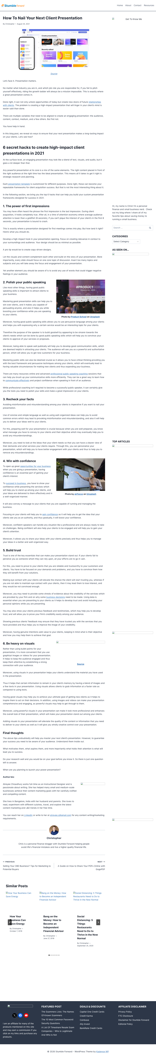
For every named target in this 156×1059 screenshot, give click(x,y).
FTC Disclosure (125, 1016)
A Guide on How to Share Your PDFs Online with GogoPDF (81, 866)
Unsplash (95, 317)
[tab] (49, 955)
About (128, 5)
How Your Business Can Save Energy (18, 920)
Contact (137, 5)
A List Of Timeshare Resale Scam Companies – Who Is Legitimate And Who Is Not (57, 1031)
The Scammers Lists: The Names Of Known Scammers (57, 1014)
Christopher (10, 24)
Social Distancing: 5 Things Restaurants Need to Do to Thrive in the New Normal (87, 927)
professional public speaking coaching (69, 374)
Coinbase (84, 1020)
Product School (79, 317)
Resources (149, 5)
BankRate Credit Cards (91, 1028)
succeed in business (16, 483)
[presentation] (20, 901)
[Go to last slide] (10, 922)
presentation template (19, 184)
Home (120, 5)
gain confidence (50, 514)
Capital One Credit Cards (92, 1012)
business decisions (55, 597)
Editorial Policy (125, 1024)
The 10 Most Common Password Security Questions (57, 1021)
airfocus (78, 494)
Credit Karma (86, 1016)
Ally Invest (85, 1024)
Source (80, 664)
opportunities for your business (35, 466)
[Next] (98, 922)
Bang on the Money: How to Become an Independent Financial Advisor (53, 924)
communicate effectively (17, 380)
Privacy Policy (125, 1012)
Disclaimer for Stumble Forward (133, 1020)
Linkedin (28, 815)
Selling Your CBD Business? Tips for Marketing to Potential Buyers (27, 866)
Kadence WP (102, 1051)
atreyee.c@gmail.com (60, 815)
